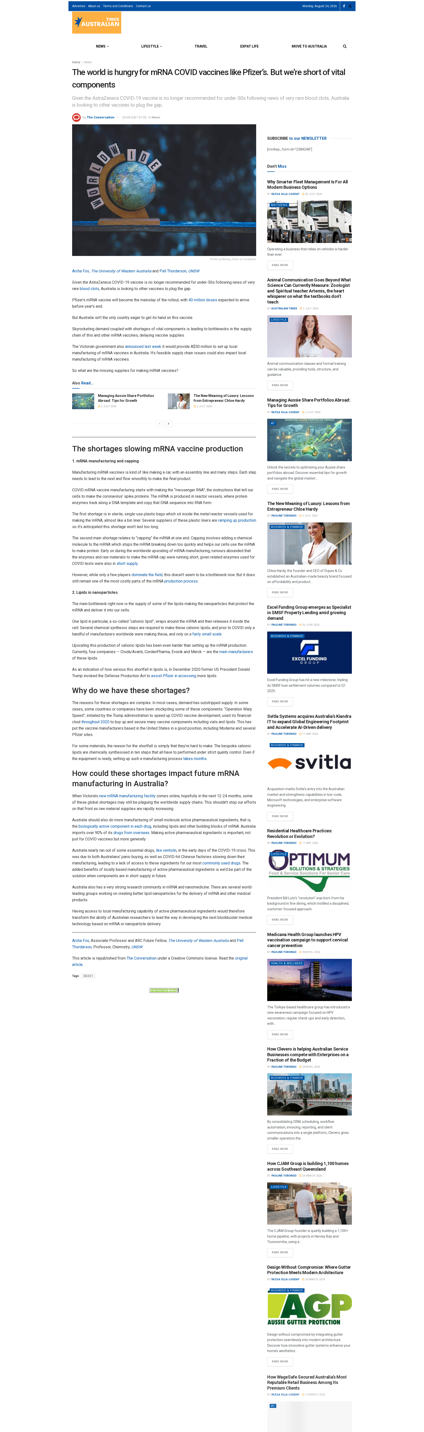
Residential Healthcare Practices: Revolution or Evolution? (299, 833)
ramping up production (237, 520)
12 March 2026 (314, 1393)
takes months (195, 758)
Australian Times (284, 308)
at (273, 423)
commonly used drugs (221, 863)
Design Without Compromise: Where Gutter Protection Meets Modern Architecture (309, 1270)
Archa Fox (80, 271)
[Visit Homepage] (96, 23)
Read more (282, 264)
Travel (201, 46)
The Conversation (100, 117)
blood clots (89, 288)
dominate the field (147, 574)
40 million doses (202, 300)
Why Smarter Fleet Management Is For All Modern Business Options (307, 184)
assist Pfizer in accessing (173, 675)
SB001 (88, 976)
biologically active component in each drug (115, 826)
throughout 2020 (95, 722)
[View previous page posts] (159, 423)
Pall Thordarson (172, 271)
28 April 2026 (310, 952)
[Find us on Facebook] (344, 6)
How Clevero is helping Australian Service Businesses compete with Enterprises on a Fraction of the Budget (308, 1054)
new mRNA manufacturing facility (127, 796)
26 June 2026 (310, 624)
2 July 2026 (108, 406)
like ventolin (166, 850)
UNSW (193, 271)
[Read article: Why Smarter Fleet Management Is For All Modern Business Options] (309, 222)
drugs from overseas (131, 832)
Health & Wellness (287, 963)
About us (94, 6)
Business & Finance (287, 527)
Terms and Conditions (118, 6)
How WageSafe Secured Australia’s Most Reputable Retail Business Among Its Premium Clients (307, 1382)
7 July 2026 (310, 308)
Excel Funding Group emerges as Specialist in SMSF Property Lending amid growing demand (309, 613)
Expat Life (249, 46)
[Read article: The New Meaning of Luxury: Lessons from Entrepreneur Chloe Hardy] (179, 401)
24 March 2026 (311, 1175)
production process (181, 581)
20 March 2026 (314, 1279)
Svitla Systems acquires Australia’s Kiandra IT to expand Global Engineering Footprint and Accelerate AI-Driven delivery (309, 722)
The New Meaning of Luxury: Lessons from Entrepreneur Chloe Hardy (308, 506)
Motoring (279, 205)
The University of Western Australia (121, 271)
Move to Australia (309, 46)
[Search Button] (345, 46)
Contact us (143, 6)
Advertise (78, 6)
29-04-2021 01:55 (134, 117)
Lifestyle (150, 46)
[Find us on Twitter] (350, 6)
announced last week (143, 346)
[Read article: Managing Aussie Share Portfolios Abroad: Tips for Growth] (83, 401)
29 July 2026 (313, 194)
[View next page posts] (168, 423)
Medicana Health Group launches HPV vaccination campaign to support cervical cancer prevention (307, 940)
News (101, 46)
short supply (127, 563)
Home (76, 62)
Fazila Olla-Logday (285, 194)
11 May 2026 (309, 733)
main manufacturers (236, 651)
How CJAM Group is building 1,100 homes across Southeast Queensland (307, 1166)
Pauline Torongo (283, 515)
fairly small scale (207, 634)
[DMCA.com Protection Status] (164, 990)
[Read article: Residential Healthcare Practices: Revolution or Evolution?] (309, 871)
